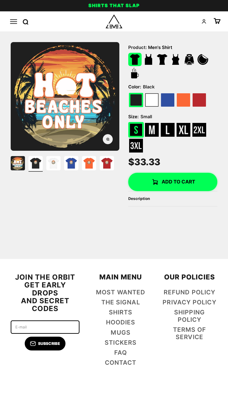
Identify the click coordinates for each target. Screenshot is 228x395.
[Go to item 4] (71, 164)
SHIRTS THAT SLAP (114, 5)
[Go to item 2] (35, 164)
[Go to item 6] (107, 164)
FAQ (120, 352)
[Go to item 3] (53, 164)
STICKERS (120, 342)
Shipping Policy (189, 316)
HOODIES (120, 322)
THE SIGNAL (120, 302)
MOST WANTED (120, 292)
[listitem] (135, 59)
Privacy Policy (189, 302)
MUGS (120, 332)
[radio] (151, 100)
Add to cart (178, 182)
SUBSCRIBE (49, 343)
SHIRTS (120, 312)
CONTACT (120, 362)
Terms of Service (189, 333)
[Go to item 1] (18, 164)
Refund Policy (189, 292)
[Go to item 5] (89, 164)
